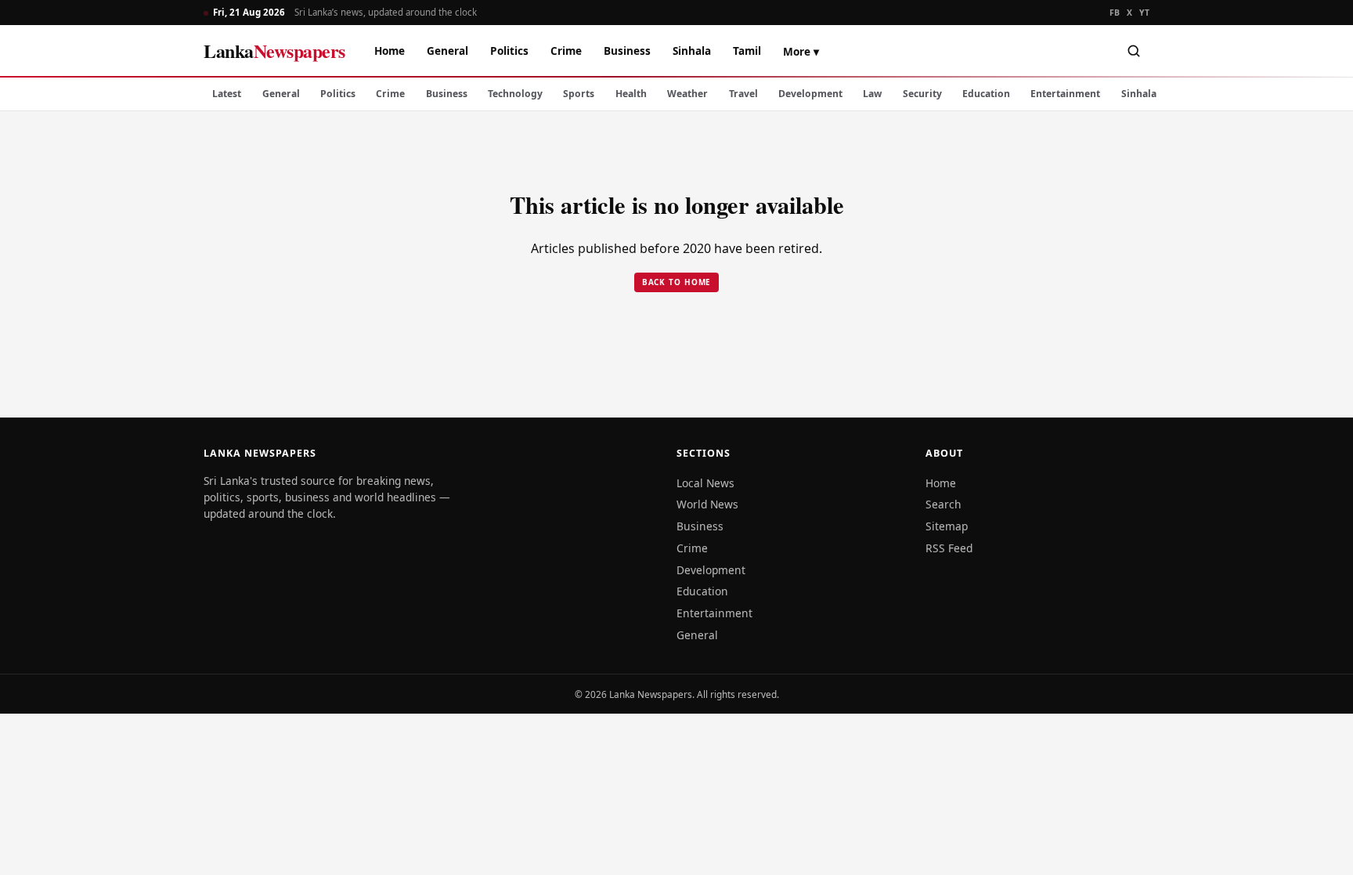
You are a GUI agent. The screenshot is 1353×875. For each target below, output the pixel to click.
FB (1114, 12)
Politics (509, 50)
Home (389, 50)
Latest (226, 93)
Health (631, 93)
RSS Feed (948, 548)
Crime (566, 50)
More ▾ (801, 51)
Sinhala (692, 50)
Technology (515, 93)
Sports (578, 93)
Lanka (274, 50)
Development (810, 93)
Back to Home (677, 282)
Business (627, 50)
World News (707, 504)
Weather (687, 93)
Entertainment (1065, 93)
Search (943, 504)
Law (872, 93)
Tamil (747, 50)
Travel (743, 93)
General (447, 50)
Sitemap (946, 526)
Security (922, 93)
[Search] (1133, 51)
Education (986, 93)
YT (1144, 12)
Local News (705, 482)
